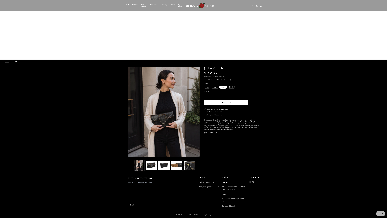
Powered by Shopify (205, 215)
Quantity (207, 91)
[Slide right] (198, 165)
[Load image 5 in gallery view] (189, 165)
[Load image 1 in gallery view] (139, 165)
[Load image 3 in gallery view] (164, 165)
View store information (214, 115)
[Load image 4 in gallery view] (176, 165)
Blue (207, 87)
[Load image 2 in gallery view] (151, 165)
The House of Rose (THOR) (189, 215)
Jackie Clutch (15, 62)
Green (215, 87)
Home (7, 62)
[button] (144, 6)
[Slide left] (130, 165)
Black (231, 87)
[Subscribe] (161, 205)
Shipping (207, 76)
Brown (223, 87)
